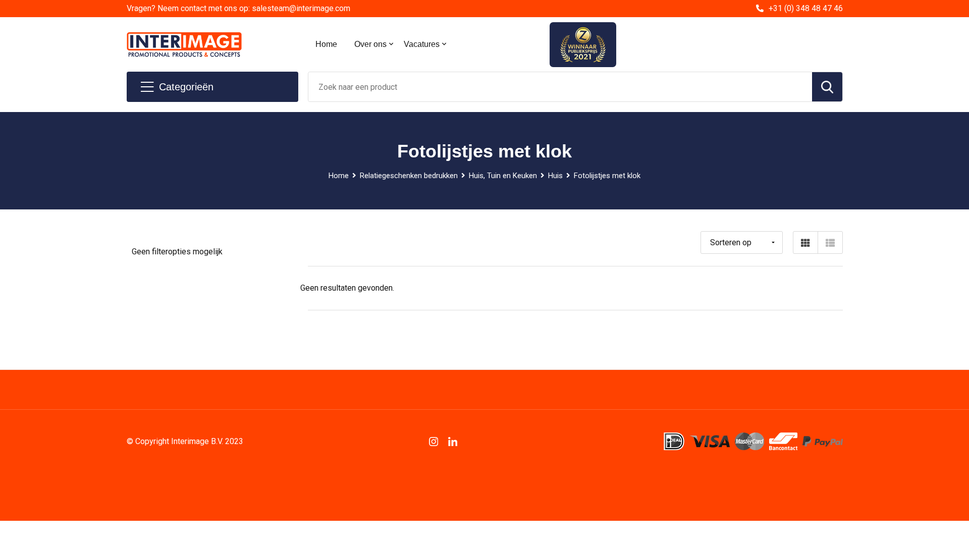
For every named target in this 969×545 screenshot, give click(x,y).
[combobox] (560, 86)
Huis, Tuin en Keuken (503, 175)
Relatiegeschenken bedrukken (409, 175)
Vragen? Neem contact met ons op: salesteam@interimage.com (238, 8)
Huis (555, 175)
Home (326, 44)
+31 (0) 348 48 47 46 (806, 8)
